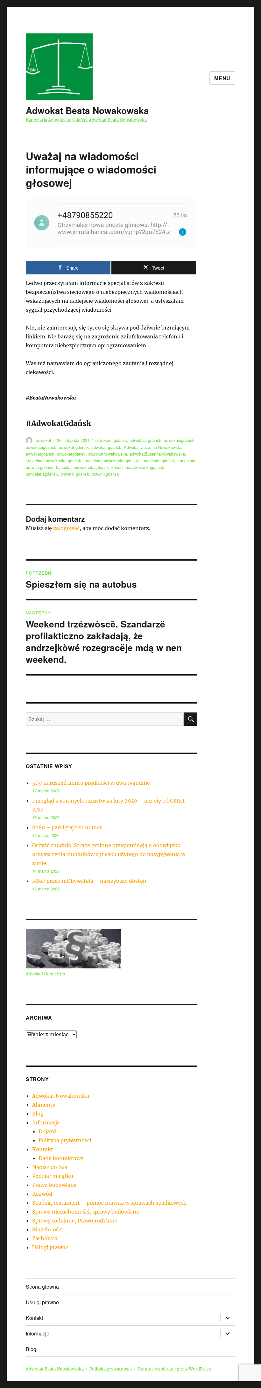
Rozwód (42, 1194)
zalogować (66, 528)
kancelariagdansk (42, 474)
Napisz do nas (49, 1167)
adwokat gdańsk (74, 447)
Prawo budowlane (54, 1185)
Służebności (47, 1229)
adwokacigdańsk (41, 447)
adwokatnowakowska (107, 454)
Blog (38, 1113)
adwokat (43, 440)
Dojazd (47, 1131)
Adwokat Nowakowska (60, 1096)
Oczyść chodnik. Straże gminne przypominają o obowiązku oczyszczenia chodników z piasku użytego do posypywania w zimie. (108, 854)
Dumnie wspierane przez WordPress (174, 1369)
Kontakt (42, 1149)
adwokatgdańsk (40, 454)
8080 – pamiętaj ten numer (67, 827)
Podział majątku (52, 1176)
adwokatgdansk (71, 454)
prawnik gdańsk (74, 474)
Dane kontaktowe (61, 1158)
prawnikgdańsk (105, 474)
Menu (222, 78)
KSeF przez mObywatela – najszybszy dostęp (89, 881)
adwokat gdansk (106, 447)
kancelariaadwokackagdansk (137, 467)
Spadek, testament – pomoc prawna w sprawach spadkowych (109, 1203)
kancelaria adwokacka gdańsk (53, 460)
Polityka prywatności (65, 1140)
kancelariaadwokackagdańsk (82, 467)
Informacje (46, 1122)
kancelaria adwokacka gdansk (111, 460)
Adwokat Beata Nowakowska (87, 110)
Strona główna (42, 1286)
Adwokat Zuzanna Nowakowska (153, 447)
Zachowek (45, 1238)
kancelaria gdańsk (158, 460)
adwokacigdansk (179, 440)
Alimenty (43, 1104)
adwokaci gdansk (145, 440)
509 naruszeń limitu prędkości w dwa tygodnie (91, 783)
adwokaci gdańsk (111, 440)
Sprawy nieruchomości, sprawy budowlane (85, 1211)
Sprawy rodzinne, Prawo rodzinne (74, 1220)
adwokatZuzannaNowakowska (157, 454)
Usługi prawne (50, 1247)
